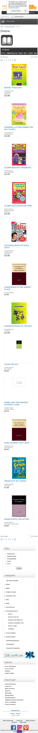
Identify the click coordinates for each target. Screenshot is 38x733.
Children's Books (11, 592)
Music (8, 603)
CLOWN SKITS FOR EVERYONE (18, 206)
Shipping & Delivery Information (14, 700)
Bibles (8, 588)
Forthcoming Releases (12, 640)
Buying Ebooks (9, 695)
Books (8, 584)
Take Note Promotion (12, 580)
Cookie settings (9, 673)
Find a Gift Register (10, 666)
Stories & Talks (12, 626)
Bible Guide (8, 693)
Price (25, 53)
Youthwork (11, 629)
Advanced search (19, 16)
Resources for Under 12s (15, 620)
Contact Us (8, 686)
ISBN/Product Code (12, 53)
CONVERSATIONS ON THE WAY (18, 326)
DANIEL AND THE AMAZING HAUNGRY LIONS (16, 403)
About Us (7, 691)
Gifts (7, 599)
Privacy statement (10, 704)
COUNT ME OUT (11, 364)
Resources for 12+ (13, 617)
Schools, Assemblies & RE (16, 623)
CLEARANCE (10, 644)
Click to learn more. (13, 7)
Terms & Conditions (10, 702)
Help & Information (10, 684)
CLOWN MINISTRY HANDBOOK (17, 168)
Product (20, 53)
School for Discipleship (12, 648)
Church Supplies (11, 633)
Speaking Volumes (10, 697)
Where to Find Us (10, 688)
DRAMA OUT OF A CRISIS (15, 481)
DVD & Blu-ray (10, 607)
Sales (35, 53)
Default (31, 53)
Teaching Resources (10, 26)
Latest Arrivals (9, 668)
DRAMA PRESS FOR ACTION (16, 519)
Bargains (7, 671)
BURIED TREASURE (13, 88)
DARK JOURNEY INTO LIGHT (16, 443)
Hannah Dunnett (11, 637)
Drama (10, 614)
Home (2, 26)
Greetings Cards (11, 596)
